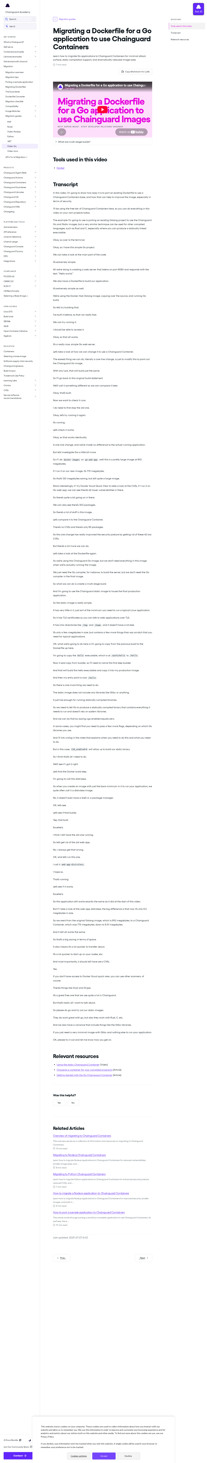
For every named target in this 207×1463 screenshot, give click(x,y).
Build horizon (10, 371)
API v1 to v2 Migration (15, 157)
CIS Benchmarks (11, 291)
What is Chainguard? (14, 42)
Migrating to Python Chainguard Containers (79, 1174)
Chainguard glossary (13, 366)
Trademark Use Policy (14, 375)
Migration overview (14, 72)
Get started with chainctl (15, 61)
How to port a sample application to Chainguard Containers (89, 1212)
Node (9, 127)
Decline (128, 1456)
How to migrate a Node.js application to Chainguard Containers (91, 1193)
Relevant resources (180, 39)
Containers (9, 351)
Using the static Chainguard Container (78, 1064)
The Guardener (12, 91)
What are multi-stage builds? (74, 141)
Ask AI (12, 26)
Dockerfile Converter (15, 96)
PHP (9, 122)
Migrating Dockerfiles (15, 87)
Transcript (175, 33)
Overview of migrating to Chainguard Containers (82, 1135)
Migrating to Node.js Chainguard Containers (79, 1155)
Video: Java (12, 151)
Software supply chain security (18, 361)
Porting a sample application (19, 82)
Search (12, 19)
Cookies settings (79, 1456)
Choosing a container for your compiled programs (84, 1069)
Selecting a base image (15, 356)
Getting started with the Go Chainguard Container (84, 1075)
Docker (61, 168)
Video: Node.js (14, 131)
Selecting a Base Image (15, 296)
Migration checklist (14, 101)
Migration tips (11, 77)
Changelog (9, 211)
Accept (103, 1456)
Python (10, 136)
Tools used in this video (181, 26)
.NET (9, 141)
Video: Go (12, 146)
